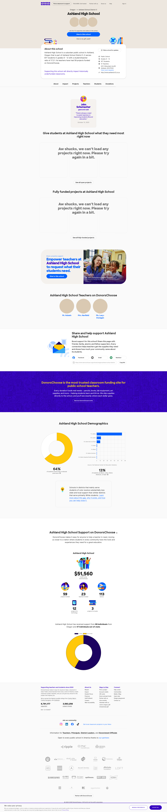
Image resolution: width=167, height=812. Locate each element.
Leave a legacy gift (104, 704)
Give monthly (103, 700)
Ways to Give (103, 687)
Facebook (81, 357)
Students (97, 84)
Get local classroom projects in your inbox (97, 724)
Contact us (117, 700)
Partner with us (93, 3)
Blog (120, 694)
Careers (87, 700)
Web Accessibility (90, 702)
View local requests (107, 70)
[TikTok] (77, 724)
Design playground (119, 698)
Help (110, 3)
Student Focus (89, 694)
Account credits (103, 692)
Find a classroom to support (61, 3)
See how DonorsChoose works (83, 400)
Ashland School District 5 (88, 10)
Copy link (122, 362)
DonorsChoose (45, 3)
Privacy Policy (65, 810)
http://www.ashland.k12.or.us (110, 72)
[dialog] (83, 807)
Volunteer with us (104, 702)
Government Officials (108, 733)
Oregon (72, 10)
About (55, 84)
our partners (104, 738)
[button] (99, 362)
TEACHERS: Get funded (79, 3)
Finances (87, 696)
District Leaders (87, 733)
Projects (75, 84)
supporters (45, 704)
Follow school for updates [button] (110, 50)
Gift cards (102, 694)
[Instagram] (61, 724)
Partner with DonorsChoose (83, 796)
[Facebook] (72, 724)
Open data (117, 696)
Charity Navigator (46, 700)
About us (103, 3)
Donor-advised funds (105, 696)
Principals (75, 733)
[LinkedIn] (66, 724)
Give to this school (83, 34)
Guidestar (56, 700)
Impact (65, 84)
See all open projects (83, 182)
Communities (117, 692)
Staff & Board (88, 698)
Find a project (103, 689)
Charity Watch (72, 698)
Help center (117, 689)
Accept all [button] (155, 807)
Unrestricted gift (104, 706)
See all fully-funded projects (83, 238)
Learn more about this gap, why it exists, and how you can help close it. (87, 498)
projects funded (68, 704)
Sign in (124, 3)
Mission (87, 689)
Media (115, 694)
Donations (110, 84)
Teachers (86, 84)
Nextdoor (118, 357)
